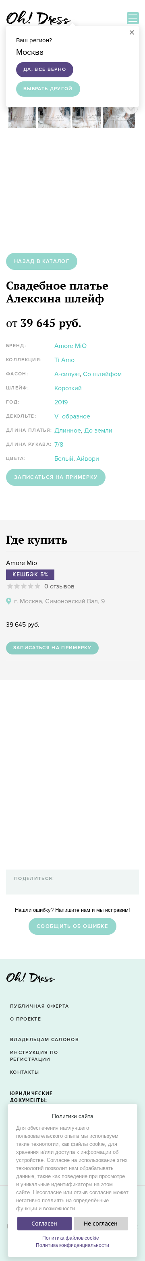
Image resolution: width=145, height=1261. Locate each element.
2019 (61, 402)
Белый (63, 459)
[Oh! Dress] (30, 980)
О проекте (25, 1019)
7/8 (58, 445)
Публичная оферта (39, 1006)
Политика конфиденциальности (72, 1245)
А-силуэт (67, 374)
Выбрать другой (48, 89)
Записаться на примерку (55, 477)
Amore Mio (21, 563)
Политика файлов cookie (70, 1238)
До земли (98, 431)
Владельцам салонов (44, 1040)
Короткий (68, 388)
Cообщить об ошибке (72, 926)
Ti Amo (64, 360)
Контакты (24, 1072)
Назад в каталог (41, 261)
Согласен (44, 1223)
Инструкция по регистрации (34, 1056)
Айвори (88, 459)
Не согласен (101, 1223)
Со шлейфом (102, 374)
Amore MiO (70, 346)
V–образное (72, 416)
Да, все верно (44, 69)
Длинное (67, 431)
